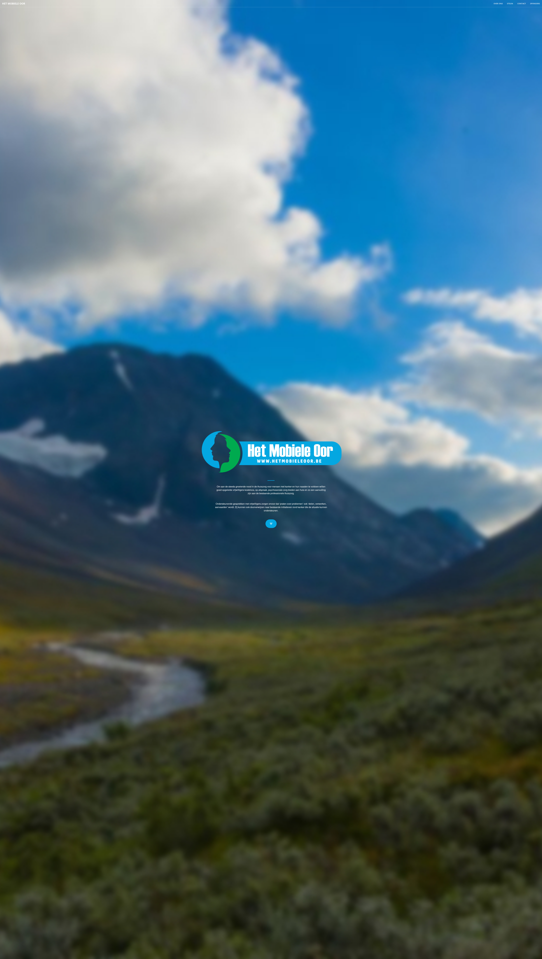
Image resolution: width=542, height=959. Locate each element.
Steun (510, 3)
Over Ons (498, 3)
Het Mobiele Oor (13, 3)
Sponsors (535, 3)
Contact (521, 3)
